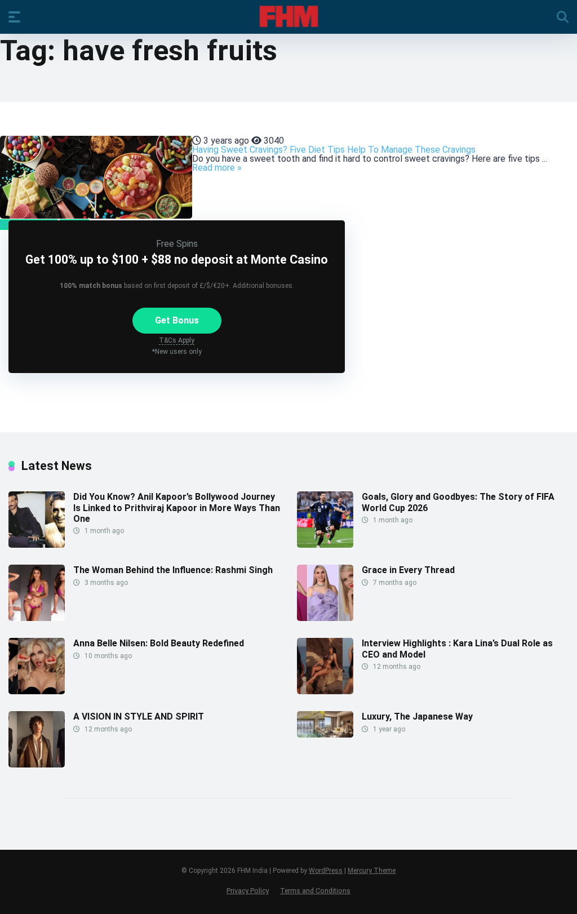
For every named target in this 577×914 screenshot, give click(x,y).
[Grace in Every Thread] (325, 618)
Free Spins (177, 243)
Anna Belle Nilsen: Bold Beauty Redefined (158, 643)
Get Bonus (177, 320)
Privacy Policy (248, 890)
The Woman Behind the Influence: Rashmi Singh (173, 570)
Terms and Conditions (315, 890)
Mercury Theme (372, 871)
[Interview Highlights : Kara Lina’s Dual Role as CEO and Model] (325, 691)
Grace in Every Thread (408, 570)
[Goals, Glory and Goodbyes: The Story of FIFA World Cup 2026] (325, 544)
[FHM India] (288, 16)
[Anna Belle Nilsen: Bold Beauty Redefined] (36, 691)
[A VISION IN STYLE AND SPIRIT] (36, 764)
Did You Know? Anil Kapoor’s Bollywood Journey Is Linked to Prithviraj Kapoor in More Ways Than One (176, 507)
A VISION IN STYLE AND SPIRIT (138, 716)
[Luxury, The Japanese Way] (325, 734)
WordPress (326, 871)
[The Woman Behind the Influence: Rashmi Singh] (36, 618)
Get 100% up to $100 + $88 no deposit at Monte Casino (176, 259)
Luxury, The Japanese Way (417, 716)
